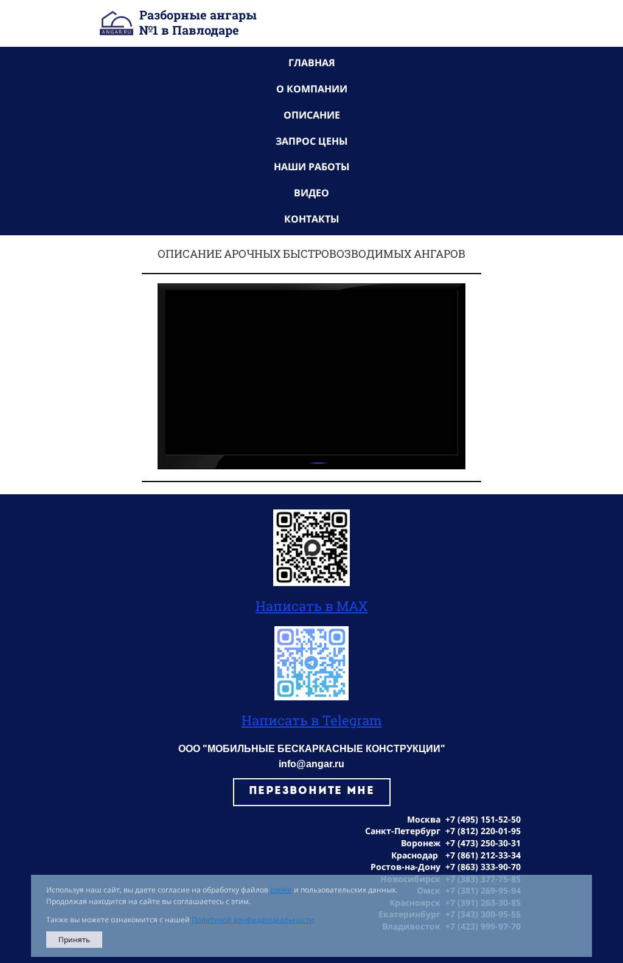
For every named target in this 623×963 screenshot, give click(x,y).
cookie (281, 890)
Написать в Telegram (312, 720)
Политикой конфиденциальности (253, 919)
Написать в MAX (311, 606)
